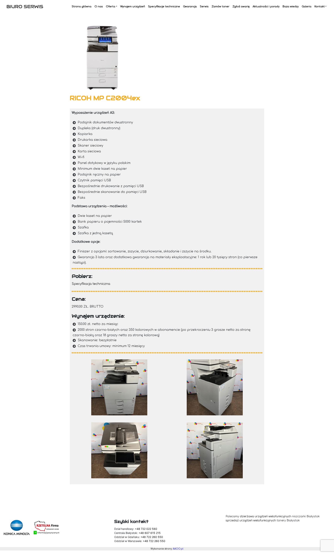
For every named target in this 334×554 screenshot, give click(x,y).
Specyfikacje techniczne (164, 6)
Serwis (204, 6)
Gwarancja (190, 6)
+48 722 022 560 (146, 528)
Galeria (306, 6)
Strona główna (81, 6)
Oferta (110, 6)
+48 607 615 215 (150, 532)
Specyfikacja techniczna (91, 284)
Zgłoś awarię (241, 6)
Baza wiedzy (291, 6)
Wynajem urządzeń (132, 6)
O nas (99, 6)
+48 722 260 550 (152, 537)
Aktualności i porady (266, 6)
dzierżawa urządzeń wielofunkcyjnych (265, 516)
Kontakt (319, 6)
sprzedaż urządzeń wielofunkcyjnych (251, 520)
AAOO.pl (178, 548)
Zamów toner (220, 6)
